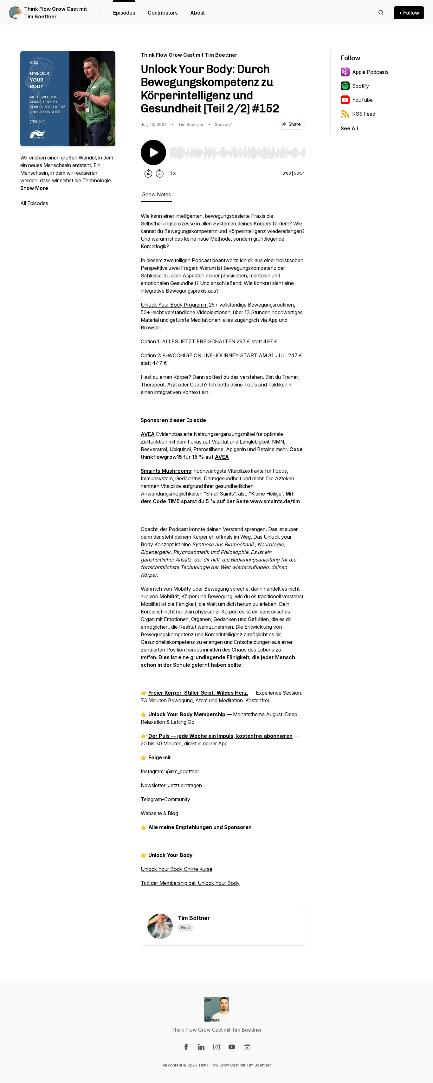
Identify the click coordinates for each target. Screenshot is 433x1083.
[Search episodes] (381, 12)
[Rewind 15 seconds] (148, 173)
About (197, 13)
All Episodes (34, 203)
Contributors (163, 13)
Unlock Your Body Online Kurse (176, 869)
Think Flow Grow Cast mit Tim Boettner (55, 13)
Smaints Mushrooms (166, 471)
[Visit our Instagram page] (216, 1047)
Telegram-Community (165, 799)
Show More (34, 188)
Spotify (360, 86)
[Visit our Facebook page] (186, 1047)
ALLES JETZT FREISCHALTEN (198, 341)
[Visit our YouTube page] (232, 1047)
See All (349, 128)
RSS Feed (363, 114)
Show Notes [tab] (156, 194)
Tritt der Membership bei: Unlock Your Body (190, 883)
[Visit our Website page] (247, 1047)
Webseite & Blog (159, 813)
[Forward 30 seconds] (159, 173)
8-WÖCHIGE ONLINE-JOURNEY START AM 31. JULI (225, 355)
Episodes (124, 13)
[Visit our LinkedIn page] (201, 1047)
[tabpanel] (223, 559)
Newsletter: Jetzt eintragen (171, 785)
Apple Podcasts (370, 72)
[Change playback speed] (173, 173)
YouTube (362, 100)
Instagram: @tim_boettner (170, 771)
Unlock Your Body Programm (174, 305)
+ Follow (409, 13)
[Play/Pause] (153, 152)
